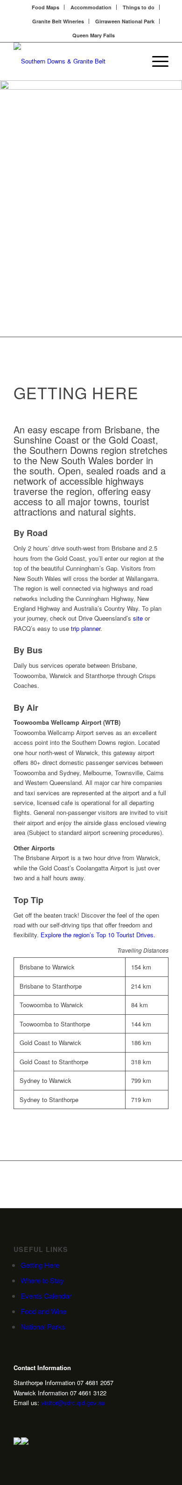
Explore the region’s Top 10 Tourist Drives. (98, 934)
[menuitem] (45, 7)
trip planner (85, 628)
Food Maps (45, 7)
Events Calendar (46, 1296)
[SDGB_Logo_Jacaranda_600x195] (75, 61)
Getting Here (40, 1265)
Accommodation (91, 7)
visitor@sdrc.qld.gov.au (73, 1402)
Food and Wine (43, 1311)
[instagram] (17, 1419)
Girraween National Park (124, 21)
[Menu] (155, 61)
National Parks (43, 1326)
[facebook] (46, 1419)
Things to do (138, 7)
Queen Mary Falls (93, 35)
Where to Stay (42, 1280)
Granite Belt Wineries (58, 21)
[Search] (134, 61)
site (138, 618)
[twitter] (31, 1419)
